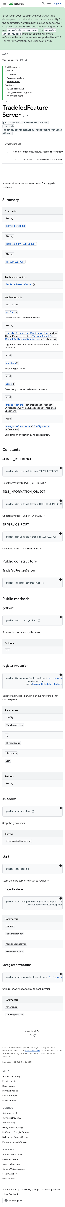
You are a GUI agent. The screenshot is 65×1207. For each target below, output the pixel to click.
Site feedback (11, 1194)
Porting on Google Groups (14, 1142)
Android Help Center (12, 1154)
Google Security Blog (12, 1127)
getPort (10, 312)
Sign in (57, 3)
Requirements (9, 1081)
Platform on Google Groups (15, 1132)
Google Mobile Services (13, 1169)
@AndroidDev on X (11, 1117)
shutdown (11, 363)
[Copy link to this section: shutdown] (19, 799)
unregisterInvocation (18, 426)
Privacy (56, 1189)
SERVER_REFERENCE (15, 226)
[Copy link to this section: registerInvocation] (31, 666)
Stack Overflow (9, 1173)
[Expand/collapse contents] (20, 67)
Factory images (9, 1095)
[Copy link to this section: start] (12, 857)
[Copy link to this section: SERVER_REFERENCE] (35, 459)
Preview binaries (10, 1090)
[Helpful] (21, 60)
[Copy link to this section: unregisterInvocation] (34, 965)
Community (25, 1189)
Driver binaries (9, 1100)
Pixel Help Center (10, 1159)
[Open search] (43, 3)
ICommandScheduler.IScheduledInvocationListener (30, 338)
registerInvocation (17, 333)
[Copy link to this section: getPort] (16, 608)
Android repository (11, 1076)
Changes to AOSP (43, 41)
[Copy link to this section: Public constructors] (40, 561)
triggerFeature (14, 404)
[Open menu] (5, 3)
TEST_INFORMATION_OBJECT (21, 243)
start (9, 383)
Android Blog (8, 1122)
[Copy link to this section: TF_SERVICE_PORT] (32, 525)
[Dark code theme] (60, 468)
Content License (32, 1050)
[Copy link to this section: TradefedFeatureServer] (38, 571)
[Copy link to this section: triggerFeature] (26, 889)
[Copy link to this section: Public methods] (32, 599)
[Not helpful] (26, 60)
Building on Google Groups (15, 1137)
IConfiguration (39, 333)
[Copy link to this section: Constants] (23, 450)
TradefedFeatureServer (19, 284)
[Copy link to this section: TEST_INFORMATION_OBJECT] (48, 492)
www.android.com (11, 1164)
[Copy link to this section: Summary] (22, 200)
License (46, 1189)
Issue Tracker (8, 1178)
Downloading (8, 1086)
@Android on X (9, 1113)
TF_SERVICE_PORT (15, 261)
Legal (36, 1189)
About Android (9, 1189)
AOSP (5, 54)
